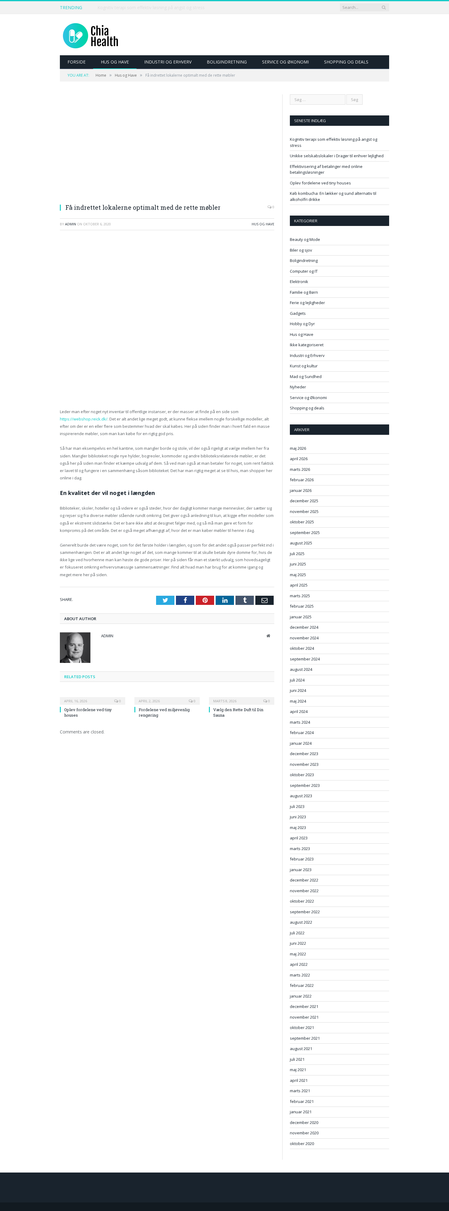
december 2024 (304, 627)
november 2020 (304, 1133)
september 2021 (305, 1038)
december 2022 (304, 880)
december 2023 (304, 753)
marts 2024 (300, 722)
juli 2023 (297, 806)
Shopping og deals (346, 62)
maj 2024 (298, 701)
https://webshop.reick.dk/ (84, 419)
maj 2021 (298, 1069)
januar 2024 (301, 743)
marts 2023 (300, 848)
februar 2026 (302, 479)
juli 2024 (297, 680)
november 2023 (304, 764)
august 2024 (301, 669)
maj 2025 (298, 574)
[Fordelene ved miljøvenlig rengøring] (167, 696)
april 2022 (299, 964)
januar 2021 (301, 1112)
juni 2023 (298, 817)
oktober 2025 (302, 522)
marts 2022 (300, 975)
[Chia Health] (90, 34)
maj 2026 (298, 448)
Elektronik (299, 281)
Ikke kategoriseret (306, 344)
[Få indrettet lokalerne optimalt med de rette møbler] (167, 146)
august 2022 (301, 922)
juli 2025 (297, 553)
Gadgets (298, 313)
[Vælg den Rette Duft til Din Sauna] (241, 696)
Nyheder (298, 387)
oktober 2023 (302, 774)
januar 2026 (301, 490)
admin (70, 224)
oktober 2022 (302, 901)
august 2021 (301, 1048)
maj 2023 (298, 827)
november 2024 (304, 638)
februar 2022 (302, 985)
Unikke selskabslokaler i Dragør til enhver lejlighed (146, 7)
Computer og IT (304, 271)
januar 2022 (301, 996)
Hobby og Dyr (302, 323)
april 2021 (299, 1080)
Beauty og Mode (305, 239)
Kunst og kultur (304, 366)
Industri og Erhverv (168, 62)
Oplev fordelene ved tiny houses (320, 183)
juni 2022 (298, 943)
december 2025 (304, 501)
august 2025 (301, 543)
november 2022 (304, 890)
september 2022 (305, 912)
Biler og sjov (301, 250)
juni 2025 (298, 564)
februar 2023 (302, 859)
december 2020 (304, 1122)
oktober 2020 (302, 1143)
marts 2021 (300, 1090)
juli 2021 (297, 1059)
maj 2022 (298, 954)
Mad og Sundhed (306, 376)
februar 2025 (302, 606)
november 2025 (304, 511)
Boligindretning (227, 62)
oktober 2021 (302, 1027)
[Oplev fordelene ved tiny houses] (92, 696)
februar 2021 (302, 1101)
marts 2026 (300, 469)
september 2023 (305, 785)
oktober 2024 (302, 648)
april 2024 (299, 711)
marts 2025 (300, 595)
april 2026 (299, 458)
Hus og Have (115, 62)
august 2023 (301, 795)
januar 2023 (301, 869)
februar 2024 (302, 732)
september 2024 (305, 659)
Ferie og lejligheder (307, 302)
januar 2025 (301, 617)
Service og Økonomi (285, 62)
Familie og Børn (304, 292)
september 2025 (305, 532)
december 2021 (304, 1006)
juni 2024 (298, 690)
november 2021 (304, 1017)
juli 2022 (297, 933)
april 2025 (299, 585)
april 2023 (299, 838)
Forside (77, 62)
